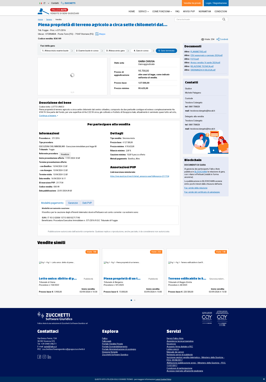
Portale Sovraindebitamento (114, 346)
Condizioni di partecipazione (179, 368)
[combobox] (44, 3)
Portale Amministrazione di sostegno (119, 349)
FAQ (177, 11)
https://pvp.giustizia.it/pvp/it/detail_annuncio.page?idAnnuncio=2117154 (139, 176)
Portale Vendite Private (112, 344)
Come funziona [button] (161, 11)
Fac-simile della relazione (195, 188)
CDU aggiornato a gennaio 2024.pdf (206, 55)
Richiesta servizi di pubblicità (180, 354)
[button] (100, 34)
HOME (132, 11)
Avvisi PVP (189, 11)
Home (40, 19)
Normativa (205, 11)
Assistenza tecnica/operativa (180, 341)
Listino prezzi (173, 349)
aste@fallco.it (50, 346)
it (44, 3)
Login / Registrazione (216, 3)
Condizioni (221, 11)
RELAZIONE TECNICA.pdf (202, 66)
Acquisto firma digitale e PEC (180, 346)
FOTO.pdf (194, 59)
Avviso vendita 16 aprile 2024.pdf (205, 62)
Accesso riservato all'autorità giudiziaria (185, 371)
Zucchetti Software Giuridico (115, 354)
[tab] (52, 203)
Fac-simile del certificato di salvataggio (202, 192)
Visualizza (65, 154)
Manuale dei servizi (175, 352)
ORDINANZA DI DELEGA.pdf (203, 70)
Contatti (55, 3)
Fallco (105, 338)
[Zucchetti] (68, 3)
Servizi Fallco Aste (175, 338)
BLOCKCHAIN (201, 171)
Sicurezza (171, 344)
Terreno (49, 19)
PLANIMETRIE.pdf (198, 51)
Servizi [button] (143, 11)
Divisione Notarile (110, 352)
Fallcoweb (106, 341)
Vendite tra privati (192, 3)
